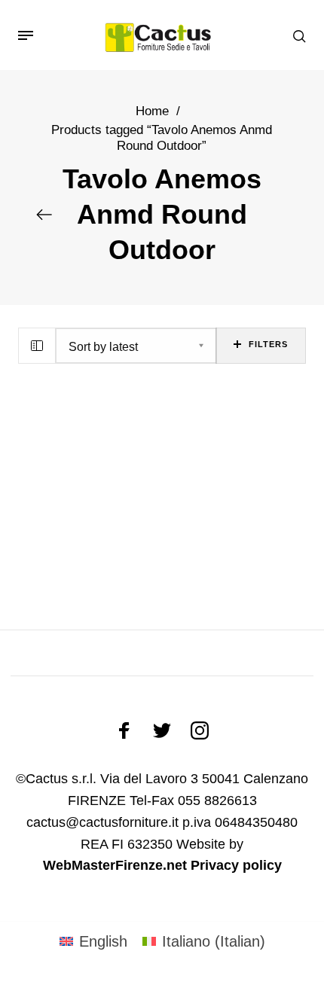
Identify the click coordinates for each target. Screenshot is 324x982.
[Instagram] (200, 730)
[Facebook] (124, 730)
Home (152, 111)
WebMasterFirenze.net (115, 865)
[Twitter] (162, 730)
